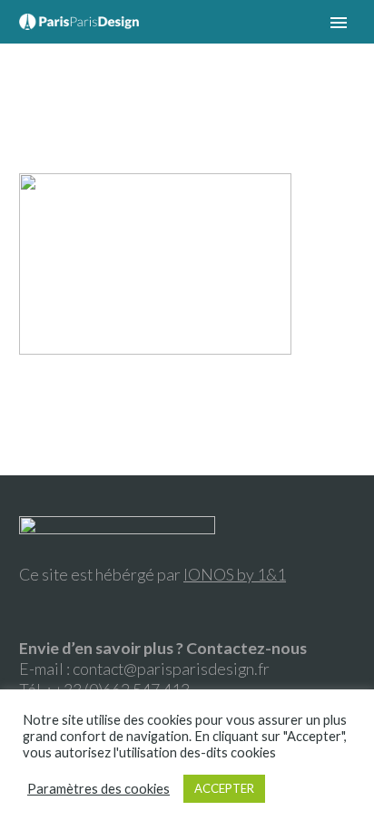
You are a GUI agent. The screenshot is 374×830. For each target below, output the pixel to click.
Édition (189, 48)
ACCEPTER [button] (224, 788)
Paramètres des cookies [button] (98, 788)
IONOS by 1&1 (234, 574)
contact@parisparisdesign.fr (171, 669)
